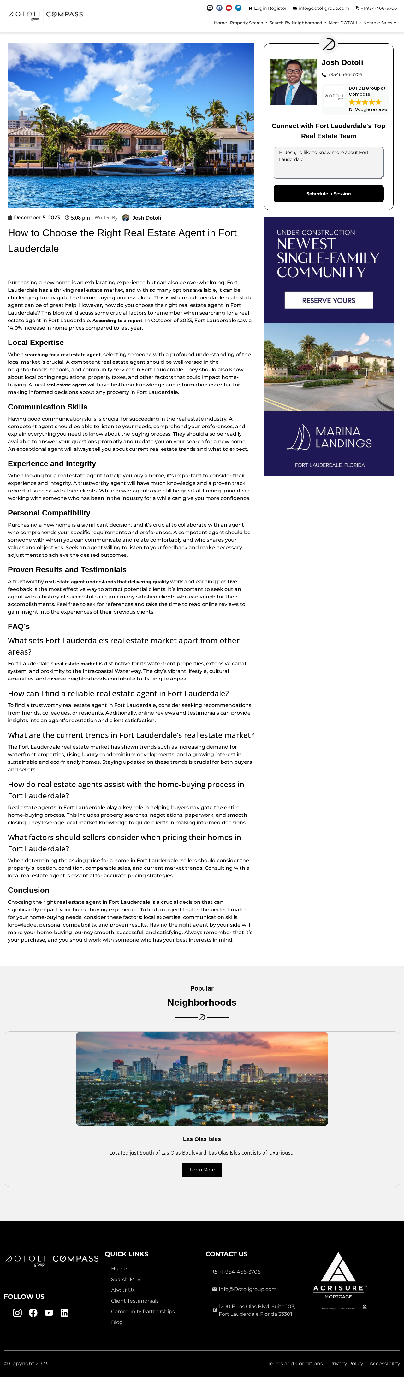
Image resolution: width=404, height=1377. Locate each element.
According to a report (117, 320)
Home (220, 23)
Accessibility (385, 1364)
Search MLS (125, 1279)
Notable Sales (377, 23)
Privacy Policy (346, 1364)
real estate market (76, 664)
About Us (123, 1290)
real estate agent (66, 385)
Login (261, 8)
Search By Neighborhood (296, 23)
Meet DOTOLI (343, 23)
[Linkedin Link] (238, 8)
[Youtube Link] (229, 8)
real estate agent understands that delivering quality (107, 582)
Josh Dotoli (147, 218)
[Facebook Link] (219, 8)
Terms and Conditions (295, 1364)
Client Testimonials (135, 1301)
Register (277, 8)
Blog (117, 1322)
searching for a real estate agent (63, 354)
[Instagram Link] (210, 8)
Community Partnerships (143, 1312)
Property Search (246, 23)
